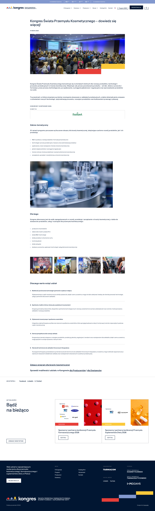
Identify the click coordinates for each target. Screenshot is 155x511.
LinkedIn (30, 381)
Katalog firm (103, 8)
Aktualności (81, 472)
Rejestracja (136, 7)
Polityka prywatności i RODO (13, 505)
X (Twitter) (38, 381)
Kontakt (110, 8)
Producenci (86, 8)
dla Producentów (78, 370)
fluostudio (146, 505)
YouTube (112, 481)
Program (57, 472)
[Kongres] (15, 8)
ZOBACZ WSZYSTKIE (16, 441)
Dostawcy (76, 8)
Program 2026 (123, 8)
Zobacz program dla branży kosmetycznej (50, 365)
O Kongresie (67, 8)
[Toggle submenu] (71, 8)
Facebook (22, 381)
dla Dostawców (94, 370)
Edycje (94, 8)
